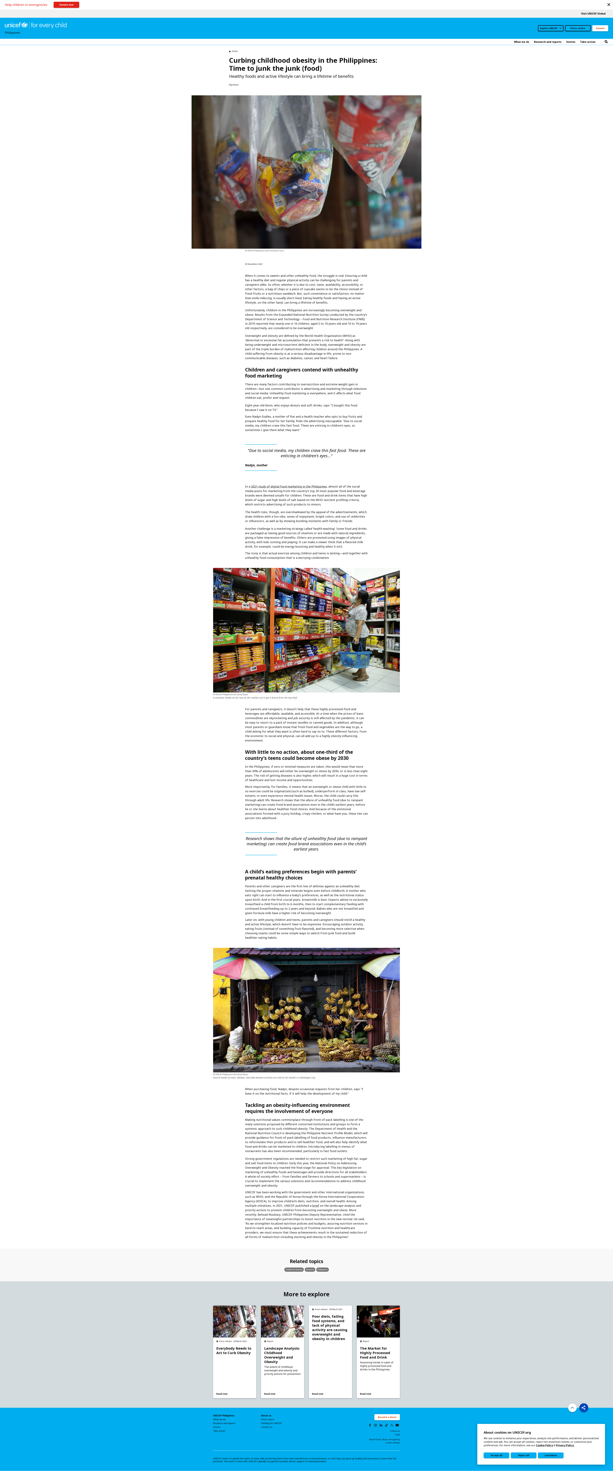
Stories (216, 1427)
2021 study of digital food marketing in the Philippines (289, 486)
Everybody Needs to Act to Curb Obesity (233, 1350)
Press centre (578, 28)
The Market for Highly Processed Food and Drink (375, 1352)
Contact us (266, 1427)
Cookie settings (393, 1442)
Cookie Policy (544, 1445)
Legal (397, 1434)
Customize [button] (551, 1455)
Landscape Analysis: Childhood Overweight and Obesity (282, 1355)
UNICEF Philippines (224, 1415)
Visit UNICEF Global (593, 13)
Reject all (523, 1455)
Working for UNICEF (271, 1423)
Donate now (66, 4)
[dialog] (541, 1444)
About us (266, 1415)
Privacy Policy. (565, 1445)
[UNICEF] (36, 25)
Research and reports (224, 1423)
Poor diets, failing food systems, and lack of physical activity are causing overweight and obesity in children (329, 1327)
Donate (600, 28)
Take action (219, 1430)
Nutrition (310, 1269)
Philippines (323, 1269)
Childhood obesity (294, 1269)
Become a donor (387, 1417)
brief (315, 1205)
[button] (609, 4)
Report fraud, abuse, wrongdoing (384, 1439)
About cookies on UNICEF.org (507, 1432)
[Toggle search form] (606, 42)
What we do (219, 1419)
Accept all (496, 1455)
